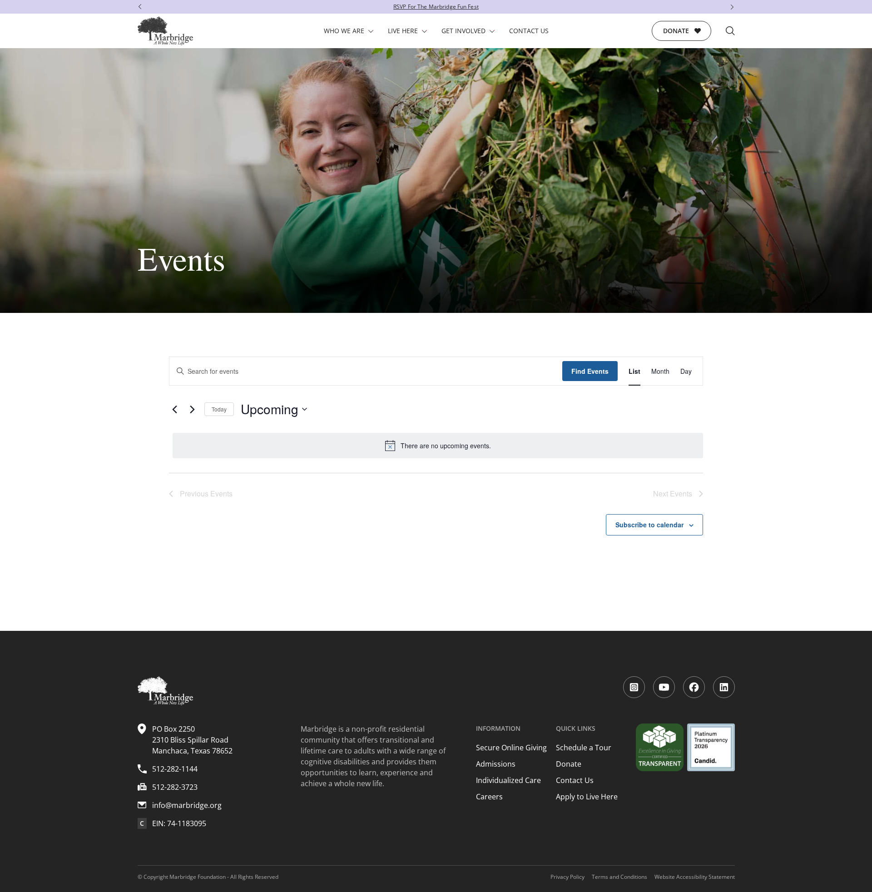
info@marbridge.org (187, 805)
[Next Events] (192, 409)
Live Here (403, 30)
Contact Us (529, 30)
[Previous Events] (174, 409)
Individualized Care (508, 780)
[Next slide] (734, 6)
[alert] (438, 445)
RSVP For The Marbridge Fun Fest (436, 6)
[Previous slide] (137, 6)
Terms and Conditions (619, 877)
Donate (676, 30)
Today (219, 409)
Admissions (495, 764)
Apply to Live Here (587, 797)
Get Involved (463, 30)
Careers (489, 797)
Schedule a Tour (583, 748)
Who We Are (344, 30)
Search (730, 30)
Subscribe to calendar (649, 524)
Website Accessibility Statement (694, 877)
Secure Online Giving (511, 748)
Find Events (590, 371)
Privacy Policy (567, 877)
